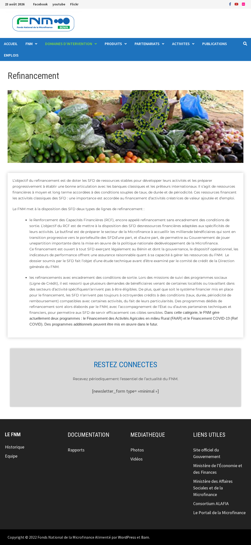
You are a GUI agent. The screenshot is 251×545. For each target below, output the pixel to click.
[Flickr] (243, 4)
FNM (29, 43)
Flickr (74, 4)
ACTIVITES (181, 43)
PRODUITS (113, 43)
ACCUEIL (11, 43)
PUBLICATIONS (214, 43)
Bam (145, 537)
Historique (14, 447)
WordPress (127, 537)
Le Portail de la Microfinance (219, 512)
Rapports (76, 450)
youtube (58, 4)
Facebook (40, 4)
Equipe (11, 456)
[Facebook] (230, 4)
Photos (137, 450)
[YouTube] (237, 4)
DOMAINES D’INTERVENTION (68, 43)
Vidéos (136, 459)
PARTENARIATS (147, 43)
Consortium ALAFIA (211, 503)
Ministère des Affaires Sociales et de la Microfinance (213, 487)
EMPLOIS (11, 55)
